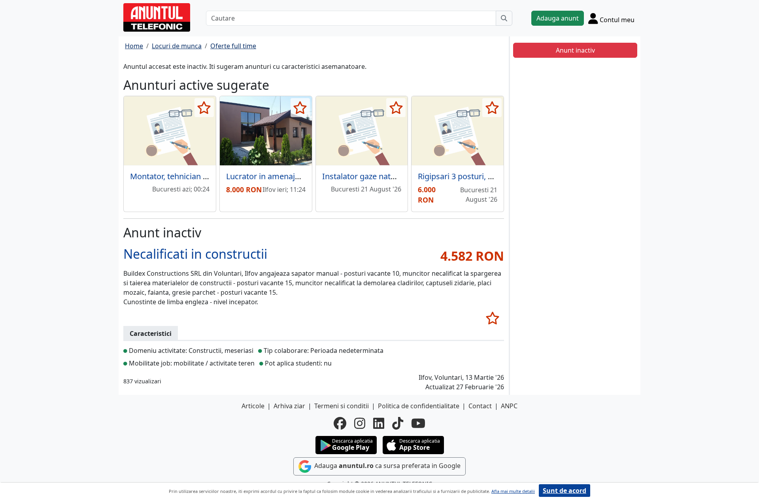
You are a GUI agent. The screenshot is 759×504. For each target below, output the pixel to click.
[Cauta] (504, 18)
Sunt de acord (564, 490)
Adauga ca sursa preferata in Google (387, 465)
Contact (480, 406)
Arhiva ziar (289, 406)
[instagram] (359, 423)
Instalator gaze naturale (365, 176)
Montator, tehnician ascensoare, (188, 176)
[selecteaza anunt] (204, 107)
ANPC (509, 406)
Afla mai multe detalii (513, 491)
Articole (253, 406)
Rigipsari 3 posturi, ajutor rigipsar (479, 176)
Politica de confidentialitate (418, 406)
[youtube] (418, 423)
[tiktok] (397, 423)
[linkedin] (378, 423)
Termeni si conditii (341, 406)
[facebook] (340, 423)
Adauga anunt (557, 18)
